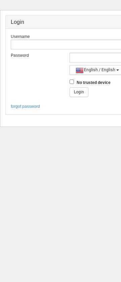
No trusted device (93, 82)
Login (79, 92)
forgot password (25, 106)
